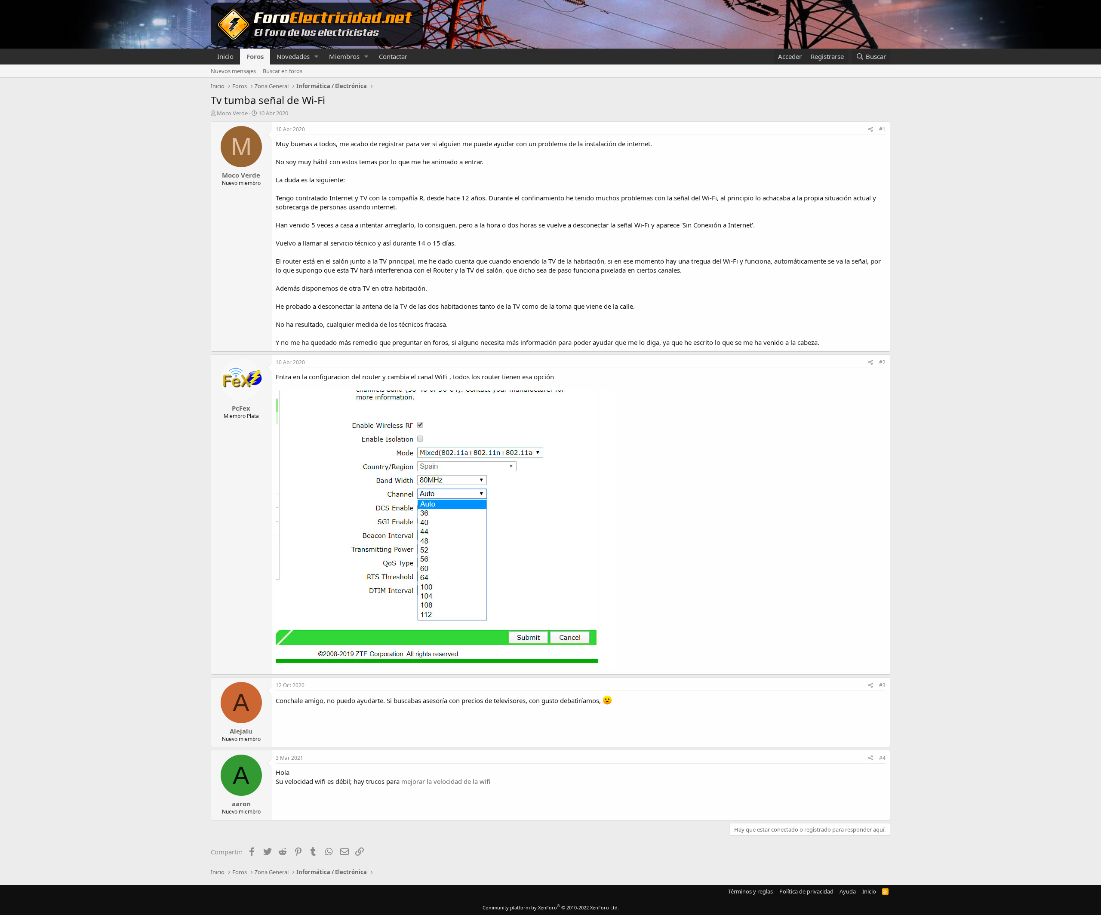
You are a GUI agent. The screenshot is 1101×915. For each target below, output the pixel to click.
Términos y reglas (750, 891)
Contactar (393, 56)
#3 (882, 685)
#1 (882, 129)
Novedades (293, 56)
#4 (882, 757)
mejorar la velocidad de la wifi (445, 781)
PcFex (241, 408)
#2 (882, 362)
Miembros (344, 56)
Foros (255, 56)
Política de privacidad (806, 891)
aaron (241, 803)
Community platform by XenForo (551, 907)
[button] (317, 56)
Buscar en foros (282, 71)
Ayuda (848, 891)
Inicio (225, 56)
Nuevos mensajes (233, 71)
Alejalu (241, 731)
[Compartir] (870, 130)
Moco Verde (232, 113)
